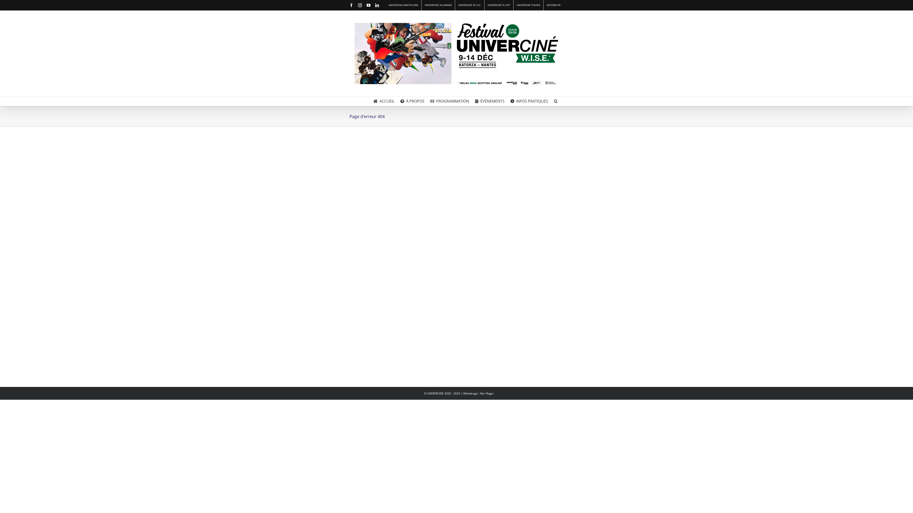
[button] (556, 101)
